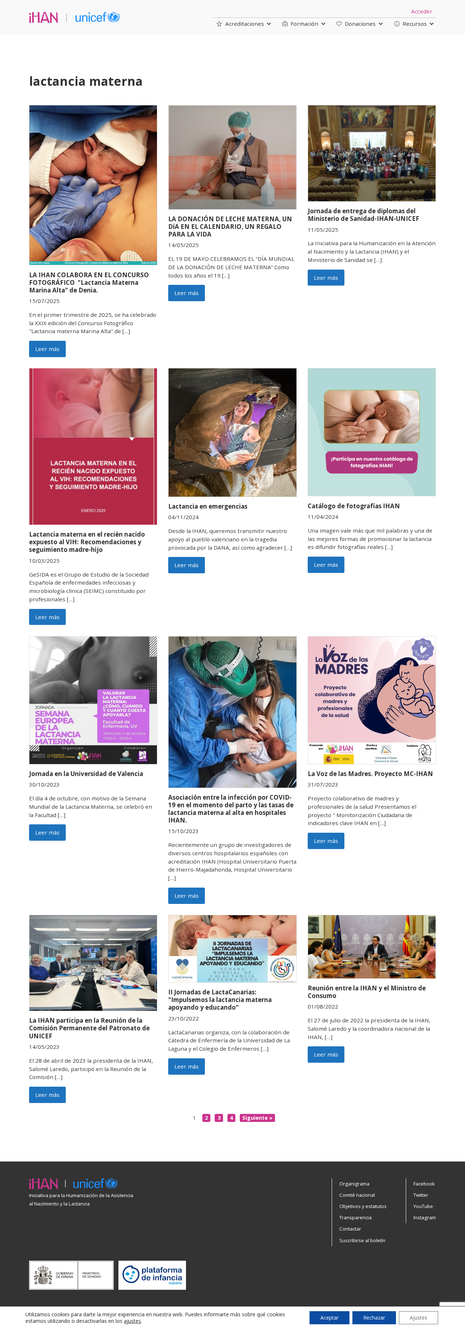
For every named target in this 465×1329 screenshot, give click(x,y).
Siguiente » (257, 1117)
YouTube (423, 1206)
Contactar (350, 1228)
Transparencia (355, 1217)
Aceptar (329, 1317)
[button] (240, 24)
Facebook (424, 1183)
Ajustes (418, 1317)
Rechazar (374, 1317)
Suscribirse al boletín (362, 1240)
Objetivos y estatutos (363, 1206)
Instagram (424, 1217)
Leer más (47, 348)
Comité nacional (357, 1195)
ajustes (132, 1321)
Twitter (420, 1195)
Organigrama (354, 1183)
